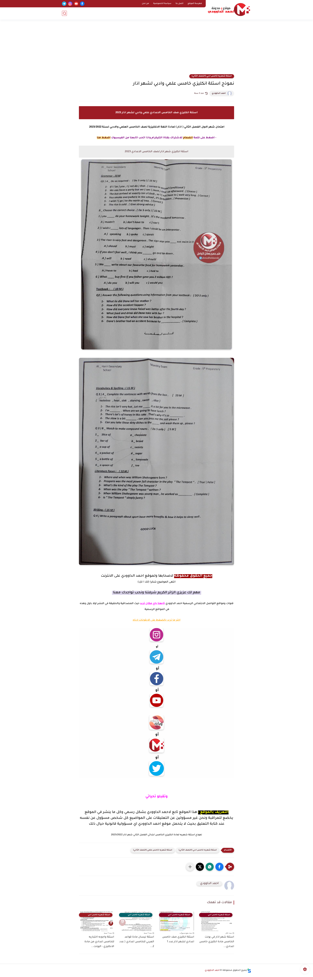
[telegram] (64, 3)
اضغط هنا (104, 137)
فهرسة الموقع (195, 3)
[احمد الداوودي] (229, 9)
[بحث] (64, 13)
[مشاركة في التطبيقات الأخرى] (190, 867)
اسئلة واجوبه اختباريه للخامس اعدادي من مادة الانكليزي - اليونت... (99, 942)
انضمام (188, 137)
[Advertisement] (156, 49)
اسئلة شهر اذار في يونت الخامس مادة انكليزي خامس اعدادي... (216, 942)
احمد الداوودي (219, 93)
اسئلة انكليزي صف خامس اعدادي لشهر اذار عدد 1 (178, 939)
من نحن (145, 3)
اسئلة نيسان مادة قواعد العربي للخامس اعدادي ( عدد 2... (136, 942)
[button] (219, 867)
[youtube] (76, 3)
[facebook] (82, 3)
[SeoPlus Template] (249, 970)
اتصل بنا (179, 3)
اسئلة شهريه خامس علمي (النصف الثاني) (152, 850)
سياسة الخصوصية (162, 3)
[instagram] (70, 3)
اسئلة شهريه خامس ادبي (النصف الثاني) (212, 76)
